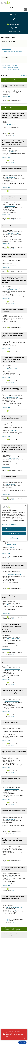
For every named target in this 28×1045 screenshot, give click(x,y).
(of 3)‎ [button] (12, 499)
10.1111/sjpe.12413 (10, 177)
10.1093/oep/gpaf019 (10, 151)
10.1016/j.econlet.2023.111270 (12, 233)
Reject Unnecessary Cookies (14, 529)
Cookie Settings (14, 538)
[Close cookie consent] (25, 506)
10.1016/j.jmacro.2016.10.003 (12, 669)
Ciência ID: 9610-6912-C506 (9, 65)
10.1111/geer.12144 (10, 604)
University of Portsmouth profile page (12, 51)
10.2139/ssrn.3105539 (10, 544)
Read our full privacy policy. (9, 524)
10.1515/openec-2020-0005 (12, 458)
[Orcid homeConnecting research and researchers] (5, 2)
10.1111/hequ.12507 (10, 206)
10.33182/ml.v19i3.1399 (11, 368)
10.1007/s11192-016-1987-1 (12, 701)
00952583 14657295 (14, 910)
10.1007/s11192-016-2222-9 (12, 638)
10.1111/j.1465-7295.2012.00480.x (13, 907)
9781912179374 (13, 430)
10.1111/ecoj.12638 (10, 484)
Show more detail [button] (6, 96)
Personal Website (6, 49)
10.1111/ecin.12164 (10, 819)
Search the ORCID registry (7, 7)
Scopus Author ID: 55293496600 (10, 67)
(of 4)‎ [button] (12, 590)
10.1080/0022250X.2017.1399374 (13, 574)
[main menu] (25, 2)
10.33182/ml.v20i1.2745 (11, 289)
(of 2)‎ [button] (12, 135)
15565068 (12, 547)
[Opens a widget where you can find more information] (22, 1042)
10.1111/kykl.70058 (9, 124)
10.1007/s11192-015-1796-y (12, 730)
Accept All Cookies (14, 533)
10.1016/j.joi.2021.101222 (11, 397)
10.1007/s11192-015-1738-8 (12, 789)
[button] (24, 75)
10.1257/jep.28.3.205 (10, 876)
